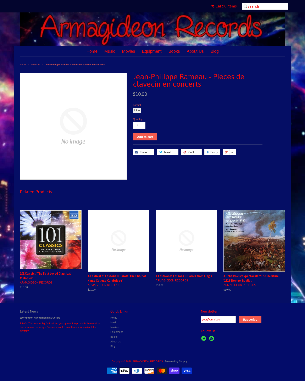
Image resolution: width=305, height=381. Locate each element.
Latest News (29, 311)
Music (109, 51)
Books (174, 51)
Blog (215, 51)
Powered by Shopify (176, 361)
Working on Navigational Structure (40, 317)
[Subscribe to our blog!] (212, 339)
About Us (195, 51)
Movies (128, 51)
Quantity (137, 119)
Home (92, 51)
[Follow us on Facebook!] (204, 339)
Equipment (152, 51)
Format (137, 105)
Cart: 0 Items (226, 6)
